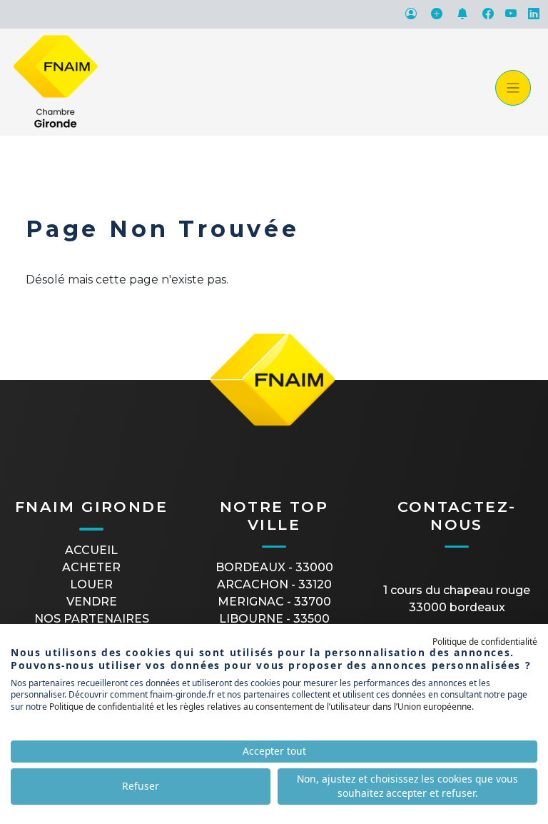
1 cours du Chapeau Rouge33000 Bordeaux (456, 598)
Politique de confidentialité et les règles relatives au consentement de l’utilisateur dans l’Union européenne (260, 706)
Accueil (91, 550)
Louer (91, 584)
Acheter (91, 567)
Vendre (91, 601)
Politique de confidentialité (484, 641)
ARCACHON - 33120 (274, 584)
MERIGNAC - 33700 (274, 601)
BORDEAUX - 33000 (274, 567)
